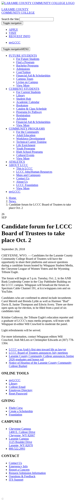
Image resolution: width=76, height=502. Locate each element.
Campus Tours (24, 78)
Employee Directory (20, 390)
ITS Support (16, 479)
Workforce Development (30, 138)
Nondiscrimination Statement (18, 489)
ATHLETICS (17, 161)
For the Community (27, 131)
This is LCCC (24, 168)
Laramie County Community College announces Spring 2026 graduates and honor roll (41, 358)
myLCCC (14, 42)
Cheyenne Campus (22, 432)
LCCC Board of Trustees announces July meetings (38, 352)
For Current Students (28, 92)
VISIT (12, 32)
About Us (22, 181)
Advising (21, 118)
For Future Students (27, 58)
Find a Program (25, 62)
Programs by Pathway (29, 112)
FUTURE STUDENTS (23, 55)
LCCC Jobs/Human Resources (34, 171)
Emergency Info (18, 466)
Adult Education (25, 135)
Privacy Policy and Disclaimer (36, 485)
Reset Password (18, 393)
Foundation (15, 414)
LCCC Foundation (27, 185)
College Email (17, 386)
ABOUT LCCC (18, 165)
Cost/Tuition (23, 72)
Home (13, 197)
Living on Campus (27, 82)
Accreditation (9, 485)
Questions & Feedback (22, 476)
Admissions (23, 68)
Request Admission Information (27, 473)
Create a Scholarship (21, 411)
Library (20, 95)
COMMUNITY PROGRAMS (27, 128)
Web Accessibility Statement (53, 489)
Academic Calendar (27, 102)
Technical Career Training (31, 141)
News (12, 201)
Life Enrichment (25, 145)
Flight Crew (16, 407)
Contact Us (22, 178)
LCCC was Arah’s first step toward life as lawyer (37, 349)
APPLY (13, 29)
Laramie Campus (21, 442)
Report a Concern (19, 469)
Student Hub (23, 98)
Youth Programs (25, 148)
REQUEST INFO (19, 36)
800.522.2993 (17, 448)
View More (23, 85)
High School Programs (29, 151)
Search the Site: (10, 19)
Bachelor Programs (27, 65)
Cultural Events (25, 155)
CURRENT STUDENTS (24, 88)
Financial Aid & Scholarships (33, 75)
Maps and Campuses (28, 175)
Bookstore (22, 105)
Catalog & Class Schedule (31, 108)
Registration (23, 115)
